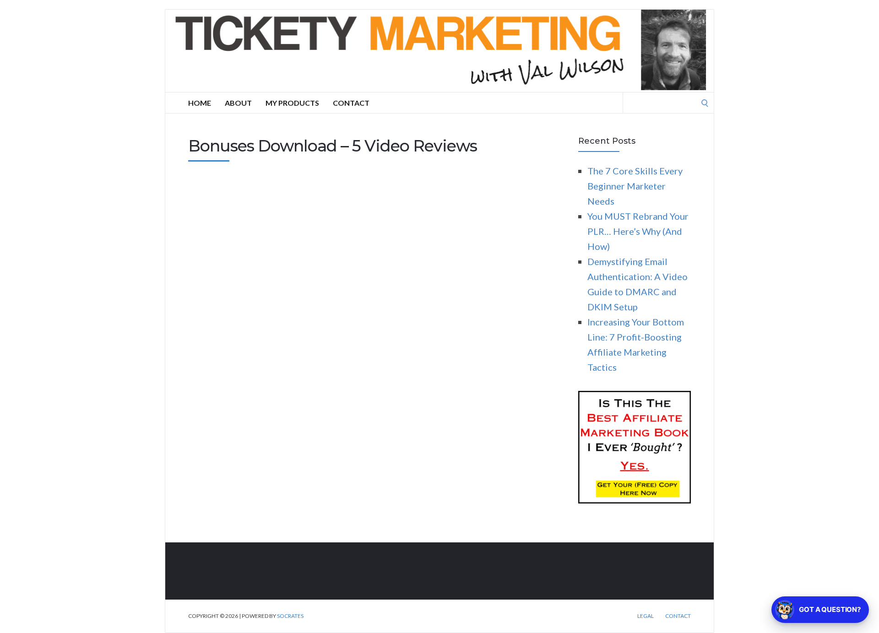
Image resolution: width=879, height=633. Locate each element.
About (238, 102)
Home (199, 102)
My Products (292, 102)
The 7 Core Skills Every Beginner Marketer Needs (635, 185)
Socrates (290, 615)
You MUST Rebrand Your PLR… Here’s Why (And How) (638, 231)
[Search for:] (668, 101)
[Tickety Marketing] (439, 51)
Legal (645, 616)
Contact (351, 102)
